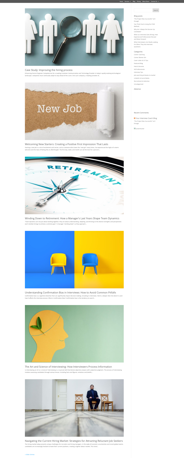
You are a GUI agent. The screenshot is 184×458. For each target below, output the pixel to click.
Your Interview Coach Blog (146, 118)
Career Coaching (139, 54)
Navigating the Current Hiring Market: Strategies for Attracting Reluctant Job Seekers (74, 441)
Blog (134, 1)
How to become (139, 66)
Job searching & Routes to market (144, 75)
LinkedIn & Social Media (141, 78)
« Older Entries (29, 454)
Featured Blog (138, 63)
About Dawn (145, 1)
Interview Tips (138, 72)
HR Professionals (139, 69)
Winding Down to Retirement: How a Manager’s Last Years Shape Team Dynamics (72, 218)
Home (121, 1)
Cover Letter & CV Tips (141, 60)
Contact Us (154, 1)
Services (127, 1)
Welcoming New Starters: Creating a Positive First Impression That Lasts (66, 144)
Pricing (139, 1)
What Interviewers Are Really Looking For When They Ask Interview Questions (146, 44)
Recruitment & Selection (142, 81)
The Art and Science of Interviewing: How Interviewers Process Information (68, 366)
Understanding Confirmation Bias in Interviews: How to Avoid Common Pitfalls (70, 292)
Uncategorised (138, 84)
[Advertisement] (146, 100)
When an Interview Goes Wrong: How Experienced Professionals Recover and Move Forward (146, 37)
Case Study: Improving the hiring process (48, 70)
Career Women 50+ (140, 57)
